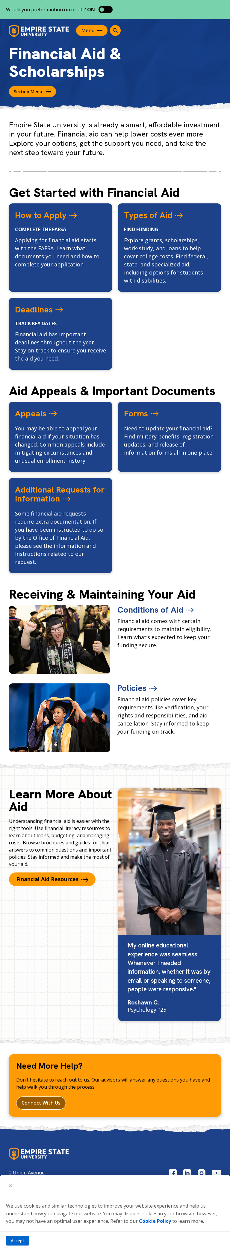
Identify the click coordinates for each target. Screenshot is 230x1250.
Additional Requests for (60, 494)
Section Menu (28, 91)
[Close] (10, 1185)
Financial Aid (47, 879)
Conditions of (150, 609)
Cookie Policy (155, 1221)
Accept (17, 1240)
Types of (148, 215)
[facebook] (173, 1173)
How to (40, 215)
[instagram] (201, 1173)
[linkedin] (187, 1173)
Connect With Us (41, 1102)
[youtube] (216, 1173)
